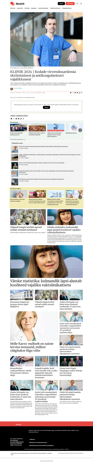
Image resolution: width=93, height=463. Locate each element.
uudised (13, 115)
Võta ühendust (14, 453)
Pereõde (27, 8)
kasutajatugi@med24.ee (17, 442)
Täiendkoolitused (55, 8)
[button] (13, 130)
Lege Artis (20, 8)
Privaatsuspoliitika (33, 453)
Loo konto (70, 3)
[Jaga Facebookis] (71, 93)
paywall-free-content (22, 115)
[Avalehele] (34, 4)
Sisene (61, 3)
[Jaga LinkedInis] (75, 93)
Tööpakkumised (66, 8)
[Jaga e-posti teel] (77, 93)
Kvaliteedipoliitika (42, 453)
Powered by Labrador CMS (46, 461)
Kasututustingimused (23, 453)
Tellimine (32, 439)
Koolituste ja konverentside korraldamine (41, 445)
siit (24, 139)
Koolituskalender (43, 8)
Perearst (12, 8)
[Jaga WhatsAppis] (82, 93)
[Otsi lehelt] (77, 3)
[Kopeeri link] (79, 93)
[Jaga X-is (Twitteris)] (73, 93)
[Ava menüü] (81, 4)
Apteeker (34, 8)
